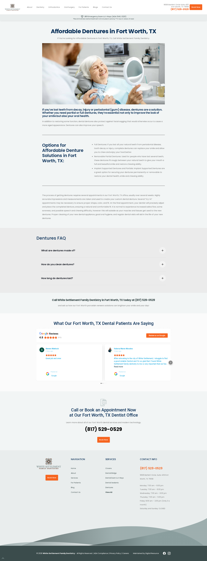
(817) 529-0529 (180, 9)
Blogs (95, 7)
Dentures (109, 487)
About (29, 7)
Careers (125, 553)
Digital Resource (152, 553)
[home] (12, 7)
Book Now (196, 7)
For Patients (84, 7)
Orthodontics (54, 7)
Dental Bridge (111, 473)
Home (73, 468)
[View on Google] (41, 349)
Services (74, 478)
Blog (72, 487)
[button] (40, 7)
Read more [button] (118, 367)
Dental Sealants (112, 482)
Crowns (108, 468)
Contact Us (107, 7)
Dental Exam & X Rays (114, 478)
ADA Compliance (101, 553)
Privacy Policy (115, 553)
